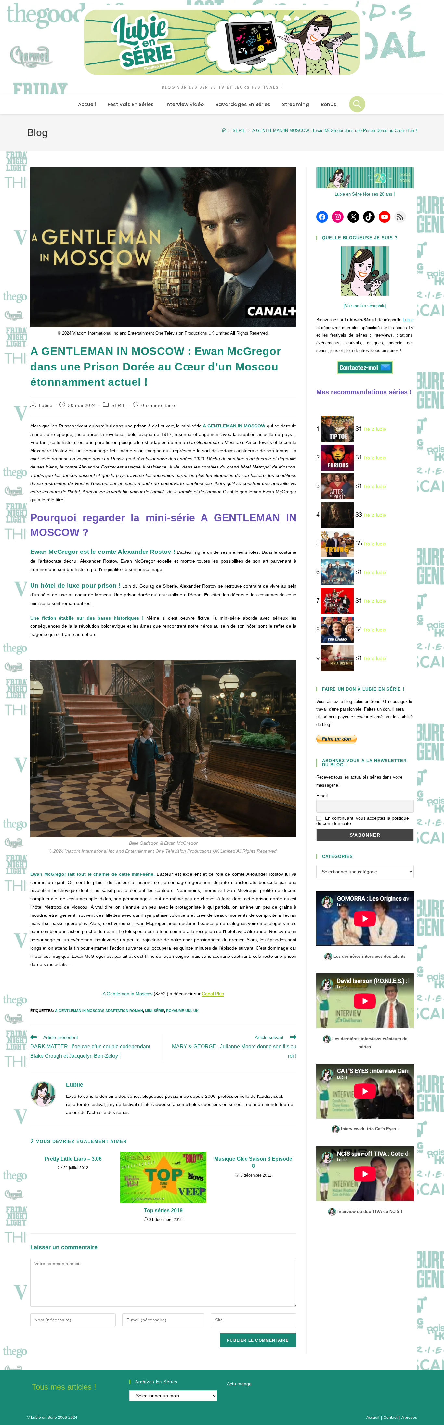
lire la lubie (375, 429)
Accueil (372, 1417)
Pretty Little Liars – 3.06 (73, 1159)
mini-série (154, 1011)
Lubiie (46, 405)
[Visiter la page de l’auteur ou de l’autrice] (43, 1093)
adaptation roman (124, 1011)
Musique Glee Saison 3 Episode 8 (253, 1162)
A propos (409, 1417)
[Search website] (357, 104)
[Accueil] (224, 130)
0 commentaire (158, 405)
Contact (390, 1417)
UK (196, 1011)
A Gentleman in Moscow (79, 1011)
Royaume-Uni (178, 1011)
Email (322, 795)
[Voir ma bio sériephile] (365, 305)
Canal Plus (213, 993)
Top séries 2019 (163, 1210)
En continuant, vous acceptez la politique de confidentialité (362, 821)
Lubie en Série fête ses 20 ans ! (365, 194)
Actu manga (239, 1383)
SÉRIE (118, 405)
